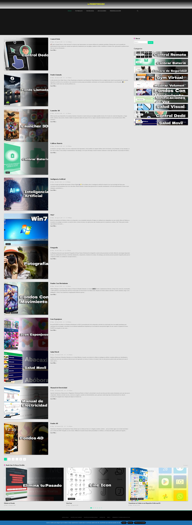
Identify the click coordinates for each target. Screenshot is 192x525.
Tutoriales (79, 10)
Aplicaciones (102, 10)
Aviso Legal (65, 517)
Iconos (7, 348)
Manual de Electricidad (58, 388)
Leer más (53, 50)
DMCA (108, 517)
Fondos (7, 312)
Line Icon (69, 503)
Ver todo (185, 465)
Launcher (8, 139)
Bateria (7, 172)
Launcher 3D (55, 111)
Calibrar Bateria (56, 143)
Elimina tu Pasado (9, 503)
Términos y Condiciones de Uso (121, 517)
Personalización (115, 10)
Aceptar (124, 522)
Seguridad (8, 498)
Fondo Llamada (56, 75)
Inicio (69, 10)
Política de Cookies (76, 517)
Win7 (52, 215)
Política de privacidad (140, 522)
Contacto (102, 517)
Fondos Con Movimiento (59, 283)
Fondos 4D (54, 423)
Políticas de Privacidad (91, 517)
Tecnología (90, 10)
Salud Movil (54, 352)
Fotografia (54, 248)
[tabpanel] (34, 487)
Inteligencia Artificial (57, 179)
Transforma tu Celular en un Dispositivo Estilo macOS (144, 503)
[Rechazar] (190, 523)
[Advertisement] (96, 24)
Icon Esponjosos (56, 319)
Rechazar (130, 522)
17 (20, 459)
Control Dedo (55, 39)
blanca (53, 77)
